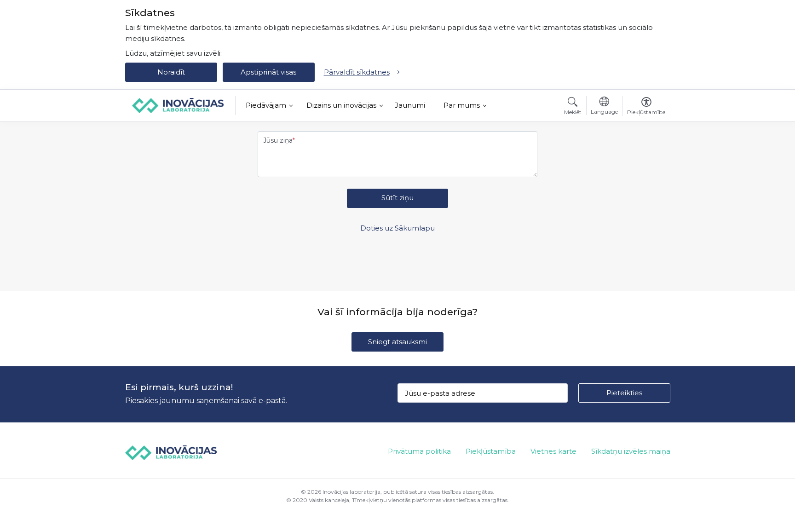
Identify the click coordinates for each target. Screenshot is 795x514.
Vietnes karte (553, 451)
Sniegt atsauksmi (397, 341)
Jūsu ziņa (278, 140)
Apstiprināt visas (268, 72)
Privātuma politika (419, 451)
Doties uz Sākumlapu (397, 228)
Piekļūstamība (491, 451)
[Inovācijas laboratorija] (178, 105)
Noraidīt (171, 72)
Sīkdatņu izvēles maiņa (630, 451)
